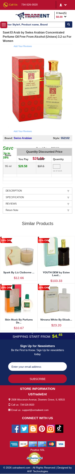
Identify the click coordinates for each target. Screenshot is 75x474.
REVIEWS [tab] (11, 203)
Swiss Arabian (23, 138)
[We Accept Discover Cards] (23, 443)
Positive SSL (37, 449)
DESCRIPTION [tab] (14, 190)
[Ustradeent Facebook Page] (16, 428)
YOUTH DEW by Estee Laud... (56, 274)
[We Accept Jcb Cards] (42, 443)
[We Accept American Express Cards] (14, 443)
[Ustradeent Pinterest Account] (42, 428)
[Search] (68, 24)
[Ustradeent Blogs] (33, 428)
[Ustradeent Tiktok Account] (59, 428)
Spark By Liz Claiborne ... (18, 272)
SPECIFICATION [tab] (15, 197)
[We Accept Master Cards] (51, 443)
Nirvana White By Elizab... (56, 319)
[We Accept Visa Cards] (60, 443)
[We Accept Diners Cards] (33, 443)
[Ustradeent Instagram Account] (51, 428)
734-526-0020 (29, 4)
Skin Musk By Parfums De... (19, 321)
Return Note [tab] (12, 210)
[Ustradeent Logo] (34, 16)
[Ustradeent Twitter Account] (24, 428)
